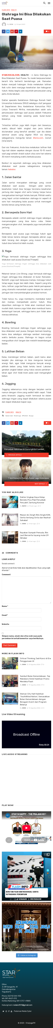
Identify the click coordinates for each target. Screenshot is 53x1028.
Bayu (24, 506)
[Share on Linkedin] (20, 31)
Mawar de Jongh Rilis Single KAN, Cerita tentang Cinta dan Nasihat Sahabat (35, 517)
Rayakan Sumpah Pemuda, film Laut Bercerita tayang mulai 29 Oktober (34, 535)
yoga (31, 416)
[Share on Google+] (12, 31)
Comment (6, 575)
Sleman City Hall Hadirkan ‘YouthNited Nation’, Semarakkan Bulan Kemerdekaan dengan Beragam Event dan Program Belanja (35, 699)
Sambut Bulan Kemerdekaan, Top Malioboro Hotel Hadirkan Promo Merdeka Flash (35, 679)
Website (5, 624)
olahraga (18, 416)
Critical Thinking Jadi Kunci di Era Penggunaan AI (35, 659)
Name (5, 606)
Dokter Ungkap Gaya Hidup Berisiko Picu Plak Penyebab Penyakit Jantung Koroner (32, 500)
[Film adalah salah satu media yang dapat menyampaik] (26, 876)
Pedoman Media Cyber (23, 1011)
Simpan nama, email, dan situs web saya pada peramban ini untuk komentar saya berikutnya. (23, 637)
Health (14, 10)
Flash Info (6, 10)
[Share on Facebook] (4, 31)
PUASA (25, 416)
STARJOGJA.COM (10, 75)
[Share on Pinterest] (16, 31)
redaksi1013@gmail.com (22, 1005)
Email (5, 615)
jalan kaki (9, 416)
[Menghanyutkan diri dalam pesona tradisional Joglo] (26, 926)
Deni (11, 24)
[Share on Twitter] (8, 31)
